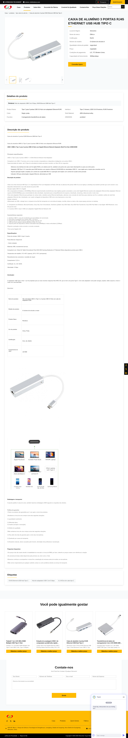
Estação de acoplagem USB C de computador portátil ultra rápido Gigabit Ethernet (47, 643)
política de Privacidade (11, 735)
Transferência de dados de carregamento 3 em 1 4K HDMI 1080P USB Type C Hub (109, 643)
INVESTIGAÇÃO (117, 2)
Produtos (27, 7)
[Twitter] (126, 369)
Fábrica (86, 721)
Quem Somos (74, 721)
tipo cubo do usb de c (22, 13)
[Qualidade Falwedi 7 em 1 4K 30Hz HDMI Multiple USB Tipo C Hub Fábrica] (18, 625)
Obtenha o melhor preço (19, 651)
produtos (11, 13)
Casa (18, 7)
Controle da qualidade (68, 7)
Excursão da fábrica (51, 7)
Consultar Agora (77, 64)
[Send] (123, 735)
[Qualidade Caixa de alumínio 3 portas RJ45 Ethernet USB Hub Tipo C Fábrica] (79, 625)
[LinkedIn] (126, 373)
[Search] (123, 6)
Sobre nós (37, 7)
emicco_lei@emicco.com (32, 2)
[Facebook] (126, 365)
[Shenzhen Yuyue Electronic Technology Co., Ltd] (8, 7)
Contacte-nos (84, 7)
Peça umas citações (99, 7)
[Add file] (93, 735)
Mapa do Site (23, 735)
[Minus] (124, 697)
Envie (64, 695)
